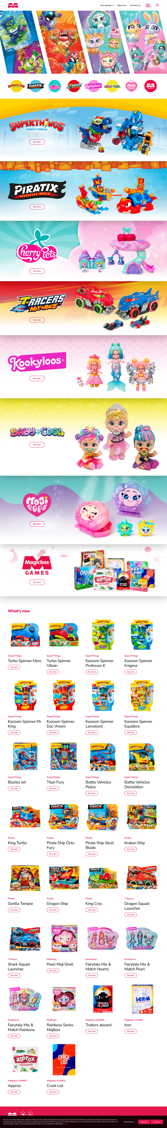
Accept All (157, 1122)
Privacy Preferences (129, 1122)
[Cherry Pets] (37, 246)
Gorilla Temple (20, 903)
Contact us (135, 5)
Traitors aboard (98, 1025)
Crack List (55, 1085)
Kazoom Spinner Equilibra (138, 724)
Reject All (144, 1122)
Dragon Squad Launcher (136, 906)
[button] (158, 5)
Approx (14, 1085)
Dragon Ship (57, 903)
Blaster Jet (17, 782)
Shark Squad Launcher (19, 967)
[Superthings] (37, 505)
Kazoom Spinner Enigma (138, 663)
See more (14, 667)
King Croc (94, 903)
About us (121, 5)
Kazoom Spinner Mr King (24, 724)
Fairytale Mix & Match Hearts (98, 967)
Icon (127, 1025)
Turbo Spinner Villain (59, 663)
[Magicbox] (13, 5)
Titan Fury (55, 782)
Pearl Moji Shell (60, 964)
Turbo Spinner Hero (24, 660)
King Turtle (17, 843)
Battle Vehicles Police (98, 785)
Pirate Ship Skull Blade (100, 845)
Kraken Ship (134, 843)
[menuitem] (107, 5)
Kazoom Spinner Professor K (99, 663)
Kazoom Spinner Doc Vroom (61, 724)
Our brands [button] (105, 5)
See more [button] (37, 142)
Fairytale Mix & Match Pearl (137, 967)
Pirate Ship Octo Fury (60, 845)
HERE (65, 1124)
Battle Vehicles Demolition (137, 785)
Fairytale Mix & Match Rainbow (21, 1027)
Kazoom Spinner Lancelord (99, 724)
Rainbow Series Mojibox (60, 1027)
